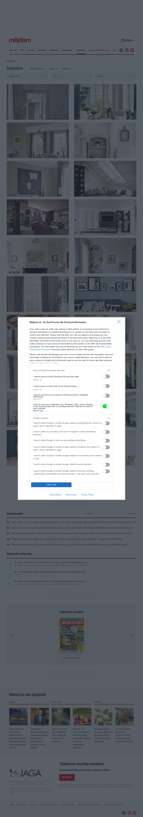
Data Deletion (56, 495)
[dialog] (71, 408)
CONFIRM (51, 485)
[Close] (119, 322)
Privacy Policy (87, 495)
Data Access (71, 495)
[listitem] (71, 370)
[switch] (106, 376)
